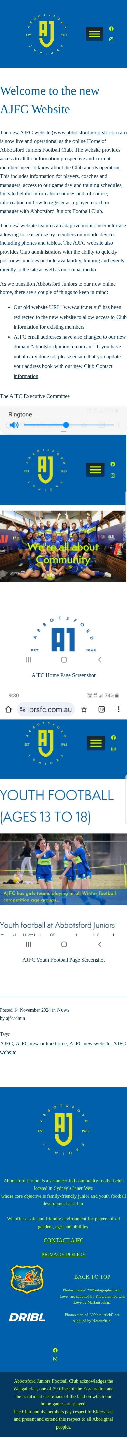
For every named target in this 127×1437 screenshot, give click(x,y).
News (63, 1010)
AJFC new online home (41, 1043)
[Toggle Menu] (94, 34)
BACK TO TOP (92, 1277)
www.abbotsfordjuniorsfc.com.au (89, 132)
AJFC (6, 1043)
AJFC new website (89, 1043)
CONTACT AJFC (64, 1240)
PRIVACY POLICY (63, 1255)
